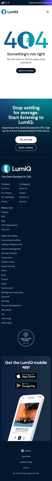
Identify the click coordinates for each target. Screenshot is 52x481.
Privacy (26, 468)
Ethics (4, 270)
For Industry (6, 193)
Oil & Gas (5, 301)
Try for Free (26, 139)
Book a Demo (26, 147)
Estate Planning (8, 266)
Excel (3, 275)
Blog (3, 221)
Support (4, 212)
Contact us (24, 197)
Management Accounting (12, 292)
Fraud (3, 284)
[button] (48, 12)
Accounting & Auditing (10, 240)
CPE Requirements (9, 225)
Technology (6, 318)
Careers (22, 193)
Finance (4, 279)
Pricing (4, 201)
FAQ (3, 216)
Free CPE (5, 229)
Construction (6, 257)
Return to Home (26, 71)
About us (23, 188)
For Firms (5, 188)
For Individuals (7, 197)
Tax (2, 314)
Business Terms (26, 462)
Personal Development (11, 305)
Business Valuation (9, 253)
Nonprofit (5, 297)
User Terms (26, 456)
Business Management (11, 249)
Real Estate (6, 310)
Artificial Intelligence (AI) (11, 244)
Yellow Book (6, 323)
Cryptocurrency (8, 262)
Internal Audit (7, 288)
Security (22, 201)
